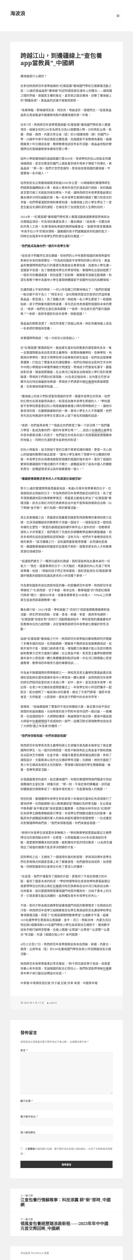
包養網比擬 (99, 430)
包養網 (89, 382)
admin (53, 1002)
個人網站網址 (28, 1132)
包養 (106, 968)
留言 (24, 1050)
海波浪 (17, 13)
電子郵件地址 (29, 1116)
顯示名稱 (26, 1100)
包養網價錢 (39, 721)
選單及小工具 (118, 16)
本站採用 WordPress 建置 (34, 1253)
